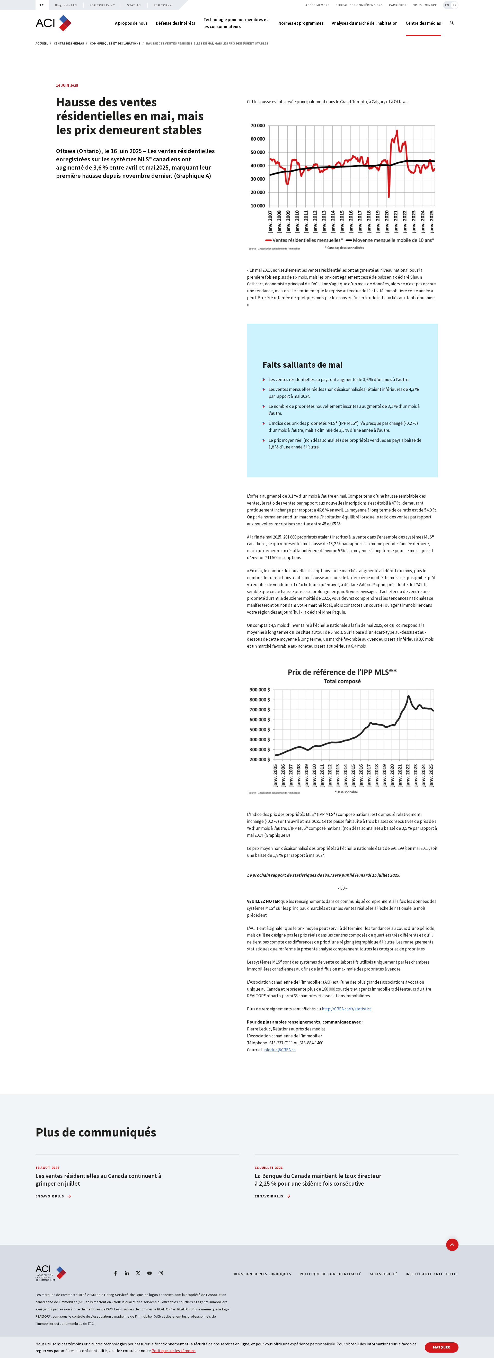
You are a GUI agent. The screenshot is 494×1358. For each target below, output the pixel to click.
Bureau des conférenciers (359, 5)
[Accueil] (54, 23)
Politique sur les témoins (174, 1350)
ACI (42, 5)
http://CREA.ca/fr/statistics (347, 1009)
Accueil (42, 43)
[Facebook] (115, 1273)
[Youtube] (149, 1273)
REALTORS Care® (102, 5)
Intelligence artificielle (432, 1274)
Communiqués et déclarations (115, 43)
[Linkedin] (127, 1273)
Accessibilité (384, 1274)
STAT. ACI (134, 5)
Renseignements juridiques (263, 1274)
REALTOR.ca (163, 5)
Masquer (441, 1347)
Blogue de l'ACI (66, 5)
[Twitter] (138, 1273)
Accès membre (317, 5)
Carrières (398, 5)
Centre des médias (69, 43)
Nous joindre (425, 5)
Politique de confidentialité (330, 1274)
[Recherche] (451, 23)
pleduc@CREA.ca (280, 1050)
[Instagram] (161, 1273)
